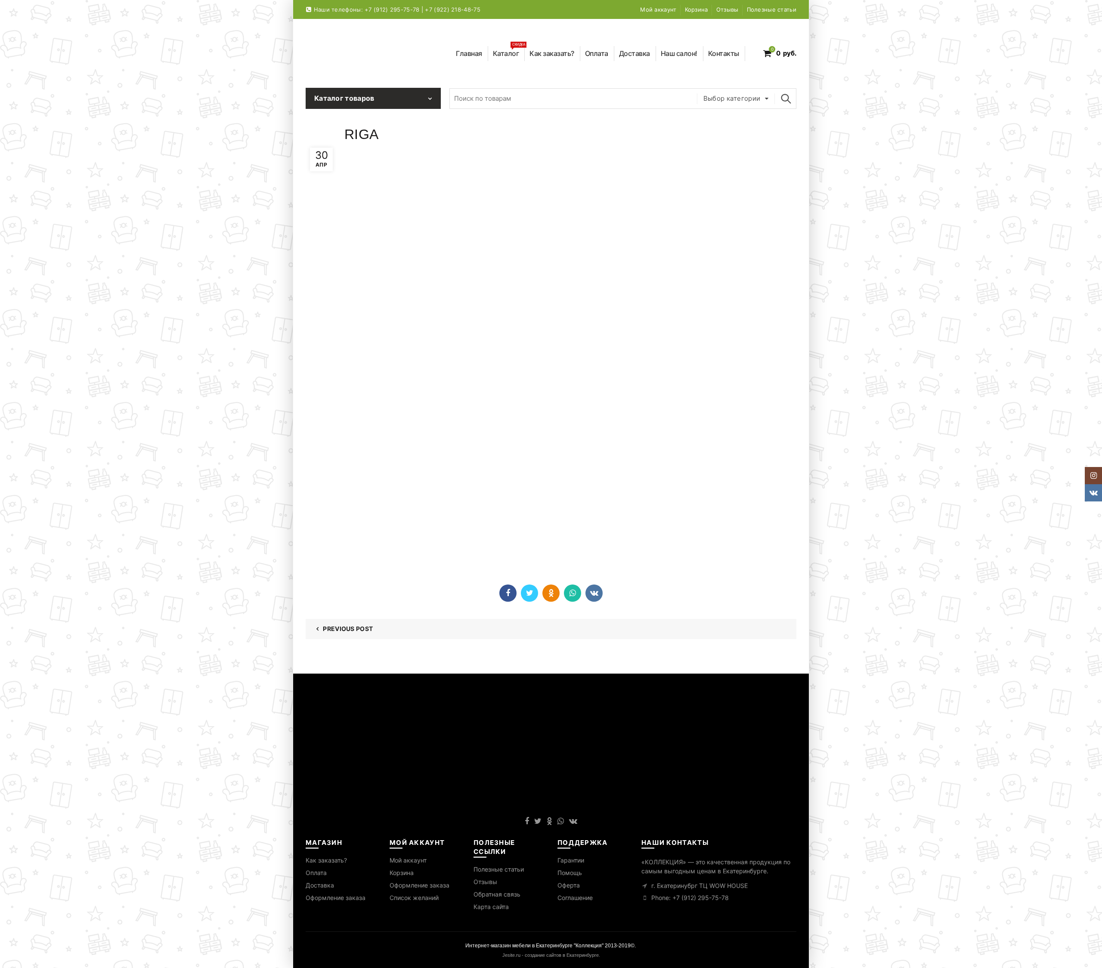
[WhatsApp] (572, 593)
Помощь (569, 872)
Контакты (723, 53)
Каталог (509, 52)
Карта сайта (491, 906)
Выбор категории (732, 98)
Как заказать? (551, 53)
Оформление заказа (335, 897)
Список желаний (414, 897)
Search (785, 98)
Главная (469, 53)
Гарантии (570, 860)
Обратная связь (497, 894)
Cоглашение (575, 897)
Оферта (568, 885)
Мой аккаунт (658, 9)
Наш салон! (679, 53)
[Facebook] (508, 593)
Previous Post (348, 628)
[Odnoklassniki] (551, 593)
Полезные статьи (772, 9)
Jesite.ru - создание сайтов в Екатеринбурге (550, 955)
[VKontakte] (594, 593)
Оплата (596, 53)
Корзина (696, 9)
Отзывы (727, 9)
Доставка (634, 53)
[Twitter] (529, 593)
